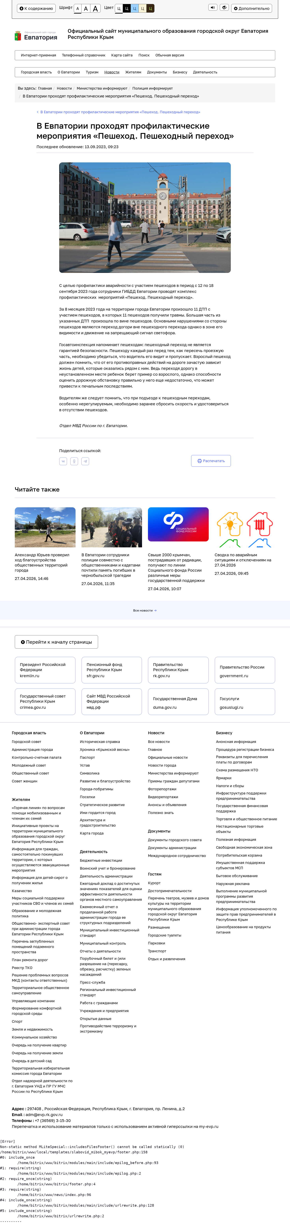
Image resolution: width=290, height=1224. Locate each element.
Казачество (22, 891)
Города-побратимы (96, 789)
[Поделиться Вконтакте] (63, 462)
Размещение (159, 927)
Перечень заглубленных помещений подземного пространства (33, 946)
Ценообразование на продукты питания (243, 929)
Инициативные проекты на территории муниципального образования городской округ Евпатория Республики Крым (38, 833)
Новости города (162, 765)
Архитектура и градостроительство (98, 822)
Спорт (17, 1021)
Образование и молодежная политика (36, 913)
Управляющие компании (33, 1001)
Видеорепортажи (163, 797)
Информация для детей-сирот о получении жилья (40, 880)
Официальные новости (168, 757)
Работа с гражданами (99, 1003)
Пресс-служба (92, 982)
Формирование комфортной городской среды (36, 1011)
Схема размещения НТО (237, 770)
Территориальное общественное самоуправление (40, 990)
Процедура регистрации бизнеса (245, 749)
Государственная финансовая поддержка (242, 808)
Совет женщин (24, 781)
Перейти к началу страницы (58, 642)
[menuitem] (38, 55)
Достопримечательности (170, 891)
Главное (155, 749)
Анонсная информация (236, 741)
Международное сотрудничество (177, 855)
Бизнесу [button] (180, 72)
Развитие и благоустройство (105, 781)
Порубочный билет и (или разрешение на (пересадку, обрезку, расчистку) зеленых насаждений (105, 966)
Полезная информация (236, 839)
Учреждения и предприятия (104, 1011)
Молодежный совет (29, 765)
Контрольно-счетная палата (36, 757)
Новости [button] (111, 72)
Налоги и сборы (230, 786)
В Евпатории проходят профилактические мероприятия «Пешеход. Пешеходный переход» (111, 96)
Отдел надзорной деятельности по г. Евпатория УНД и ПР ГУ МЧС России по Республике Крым (42, 1086)
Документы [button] (157, 72)
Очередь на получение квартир (39, 1045)
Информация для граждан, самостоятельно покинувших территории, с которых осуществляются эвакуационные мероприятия (40, 859)
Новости (64, 88)
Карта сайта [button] (122, 55)
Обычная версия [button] (169, 55)
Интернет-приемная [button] (38, 55)
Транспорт (157, 951)
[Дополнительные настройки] (224, 7)
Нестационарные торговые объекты (239, 829)
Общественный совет (30, 773)
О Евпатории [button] (69, 72)
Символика (89, 773)
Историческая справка (100, 741)
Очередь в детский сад (32, 1061)
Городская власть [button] (36, 72)
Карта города (92, 833)
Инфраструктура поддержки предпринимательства (241, 796)
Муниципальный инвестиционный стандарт (109, 932)
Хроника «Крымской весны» (105, 749)
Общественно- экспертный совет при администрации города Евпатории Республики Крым (41, 928)
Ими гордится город (98, 812)
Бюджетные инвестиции (101, 860)
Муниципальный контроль (103, 943)
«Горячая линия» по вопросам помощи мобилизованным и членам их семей (38, 812)
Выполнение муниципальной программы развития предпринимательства (241, 896)
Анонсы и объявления (167, 805)
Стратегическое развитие (102, 805)
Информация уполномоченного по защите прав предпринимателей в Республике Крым (246, 914)
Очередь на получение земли (37, 1053)
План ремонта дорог (30, 960)
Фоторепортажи (162, 789)
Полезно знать (161, 812)
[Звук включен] (212, 7)
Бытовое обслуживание (237, 876)
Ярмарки (223, 778)
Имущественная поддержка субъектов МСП (240, 865)
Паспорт (87, 757)
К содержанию (38, 8)
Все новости (143, 610)
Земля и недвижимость (32, 1029)
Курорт (154, 883)
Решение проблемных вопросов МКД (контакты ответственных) (40, 977)
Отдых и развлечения (166, 959)
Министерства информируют (102, 88)
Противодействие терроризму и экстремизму (108, 1028)
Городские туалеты (164, 935)
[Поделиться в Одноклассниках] (74, 462)
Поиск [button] (144, 55)
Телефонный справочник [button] (83, 55)
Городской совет (26, 741)
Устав (85, 765)
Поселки (87, 797)
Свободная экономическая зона (244, 847)
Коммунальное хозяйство (34, 1037)
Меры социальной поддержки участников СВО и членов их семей (43, 901)
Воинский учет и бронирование (107, 868)
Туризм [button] (92, 72)
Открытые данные (95, 1018)
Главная (45, 88)
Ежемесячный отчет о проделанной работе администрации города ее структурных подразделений (105, 915)
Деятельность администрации (106, 876)
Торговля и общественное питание (246, 819)
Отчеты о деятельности (100, 951)
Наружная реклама (233, 883)
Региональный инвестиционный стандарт (108, 992)
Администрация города (32, 749)
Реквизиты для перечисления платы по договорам (242, 759)
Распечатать (214, 461)
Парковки (156, 943)
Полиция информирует (152, 88)
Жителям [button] (133, 72)
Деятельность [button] (205, 72)
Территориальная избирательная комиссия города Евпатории (41, 1071)
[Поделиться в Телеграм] (85, 462)
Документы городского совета (175, 840)
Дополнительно (253, 8)
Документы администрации (172, 848)
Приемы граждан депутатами (173, 781)
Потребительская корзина (239, 855)
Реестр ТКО (22, 968)
